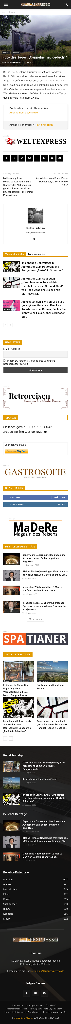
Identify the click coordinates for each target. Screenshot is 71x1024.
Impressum (17, 1005)
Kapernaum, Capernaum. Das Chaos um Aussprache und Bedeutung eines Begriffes (43, 558)
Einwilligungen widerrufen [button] (55, 1012)
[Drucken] (52, 158)
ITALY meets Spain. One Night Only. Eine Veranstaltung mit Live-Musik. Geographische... (43, 765)
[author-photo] (35, 223)
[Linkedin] (37, 158)
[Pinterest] (21, 158)
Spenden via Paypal (15, 444)
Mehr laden (34, 619)
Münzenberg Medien (23, 1017)
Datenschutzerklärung (16, 1008)
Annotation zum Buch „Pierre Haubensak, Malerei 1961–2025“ (52, 182)
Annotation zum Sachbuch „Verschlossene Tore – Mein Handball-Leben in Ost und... (52, 724)
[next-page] (11, 325)
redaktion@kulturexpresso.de (47, 971)
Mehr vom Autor (36, 254)
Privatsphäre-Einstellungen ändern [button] (46, 1008)
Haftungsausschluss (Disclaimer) (41, 1005)
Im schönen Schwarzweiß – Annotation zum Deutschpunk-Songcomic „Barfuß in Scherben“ (42, 266)
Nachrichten (43, 681)
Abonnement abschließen (24, 112)
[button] (5, 4)
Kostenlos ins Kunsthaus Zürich (39, 779)
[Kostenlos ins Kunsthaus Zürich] (52, 671)
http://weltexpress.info (35, 232)
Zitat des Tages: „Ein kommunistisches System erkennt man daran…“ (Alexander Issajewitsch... (44, 606)
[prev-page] (5, 325)
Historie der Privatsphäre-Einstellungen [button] (22, 1012)
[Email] (44, 158)
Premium (15, 52)
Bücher (12, 11)
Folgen (61, 504)
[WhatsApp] (29, 158)
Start (4, 11)
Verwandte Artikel (14, 254)
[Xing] (35, 239)
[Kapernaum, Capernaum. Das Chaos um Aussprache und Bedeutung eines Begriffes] (11, 559)
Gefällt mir (59, 497)
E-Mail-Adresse (11, 348)
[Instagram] (35, 993)
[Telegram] (59, 158)
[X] (14, 158)
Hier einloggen (44, 124)
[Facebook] (6, 158)
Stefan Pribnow (13, 62)
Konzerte (7, 681)
